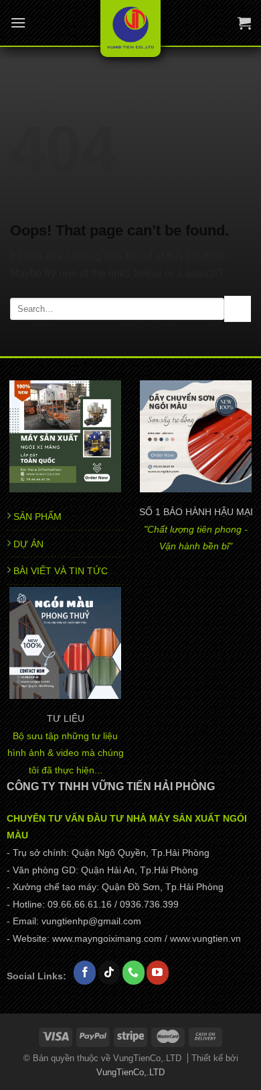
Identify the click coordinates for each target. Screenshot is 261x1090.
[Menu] (18, 22)
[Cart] (244, 23)
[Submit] (237, 309)
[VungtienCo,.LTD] (131, 28)
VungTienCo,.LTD (130, 1072)
